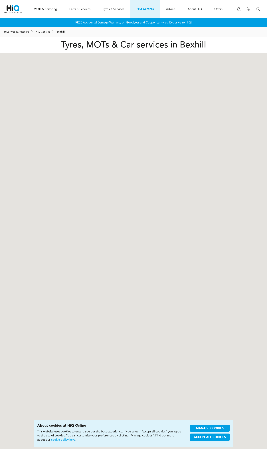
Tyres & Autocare (16, 31)
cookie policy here (63, 440)
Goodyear (132, 22)
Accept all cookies (210, 437)
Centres (43, 31)
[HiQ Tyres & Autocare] (13, 9)
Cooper (151, 22)
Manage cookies (210, 428)
